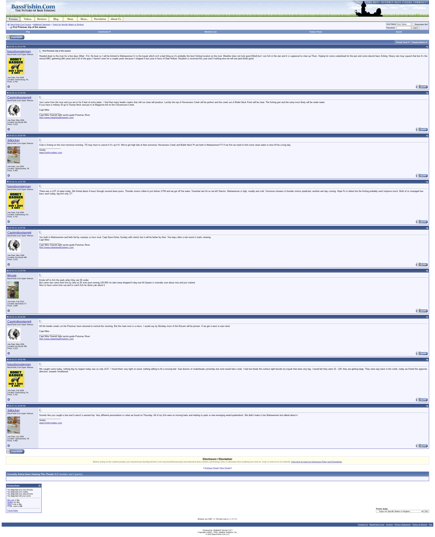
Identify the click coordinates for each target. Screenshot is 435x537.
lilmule (11, 275)
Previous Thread (212, 468)
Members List (211, 32)
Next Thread (225, 468)
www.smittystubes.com (50, 152)
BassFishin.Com (377, 525)
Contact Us (363, 525)
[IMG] (9, 504)
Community (103, 32)
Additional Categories (41, 24)
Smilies (10, 502)
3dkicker (13, 140)
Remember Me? (421, 24)
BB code (10, 500)
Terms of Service (419, 525)
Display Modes (418, 42)
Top (430, 525)
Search (399, 32)
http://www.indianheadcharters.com (56, 117)
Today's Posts (315, 32)
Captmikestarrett (19, 97)
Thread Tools (402, 42)
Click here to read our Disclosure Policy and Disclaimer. (316, 462)
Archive (389, 525)
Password (390, 28)
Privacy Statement (403, 525)
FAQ (28, 32)
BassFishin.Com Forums (21, 24)
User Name (391, 24)
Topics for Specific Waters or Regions (68, 24)
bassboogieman (19, 51)
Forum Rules (12, 510)
